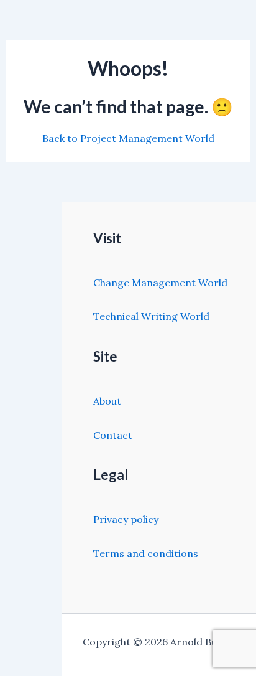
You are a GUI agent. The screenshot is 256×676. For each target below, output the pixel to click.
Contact (112, 435)
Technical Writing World (151, 316)
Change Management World (160, 282)
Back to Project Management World (128, 138)
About (107, 401)
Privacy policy (125, 519)
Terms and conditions (145, 553)
